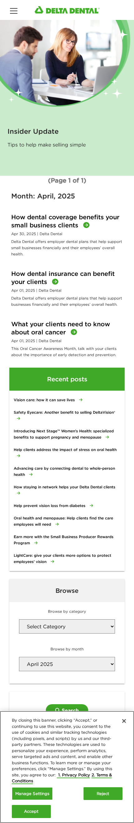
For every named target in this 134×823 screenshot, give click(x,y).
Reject (103, 793)
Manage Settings (32, 793)
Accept (31, 811)
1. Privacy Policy (73, 775)
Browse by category (67, 611)
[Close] (124, 721)
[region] (67, 767)
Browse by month (67, 649)
